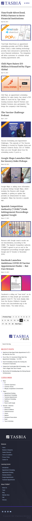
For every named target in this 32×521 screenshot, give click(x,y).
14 (21, 320)
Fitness (6, 413)
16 (27, 320)
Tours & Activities (8, 421)
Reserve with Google (9, 403)
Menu (28, 3)
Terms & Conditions (7, 455)
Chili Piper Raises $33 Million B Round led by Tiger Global (16, 66)
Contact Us (5, 459)
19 (9, 324)
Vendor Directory (6, 452)
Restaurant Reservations (10, 417)
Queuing (6, 401)
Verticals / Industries (8, 405)
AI (4, 383)
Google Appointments (7, 477)
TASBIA (11, 3)
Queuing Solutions (6, 475)
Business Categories (7, 450)
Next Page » (18, 324)
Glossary (4, 500)
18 (6, 324)
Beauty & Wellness (9, 409)
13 (18, 320)
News (4, 381)
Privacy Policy (6, 457)
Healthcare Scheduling (10, 399)
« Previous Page (6, 317)
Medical (6, 415)
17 (2, 324)
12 (14, 320)
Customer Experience (10, 384)
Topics (4, 391)
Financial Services (9, 411)
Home (3, 447)
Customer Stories (8, 386)
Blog (3, 492)
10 (8, 320)
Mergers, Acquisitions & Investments (13, 388)
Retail (5, 419)
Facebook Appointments (10, 397)
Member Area (5, 495)
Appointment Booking (9, 393)
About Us (4, 487)
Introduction (5, 467)
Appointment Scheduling (10, 395)
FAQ (3, 497)
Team (3, 490)
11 (11, 320)
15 (24, 320)
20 (12, 324)
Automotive (7, 407)
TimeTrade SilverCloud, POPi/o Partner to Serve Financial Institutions (13, 15)
